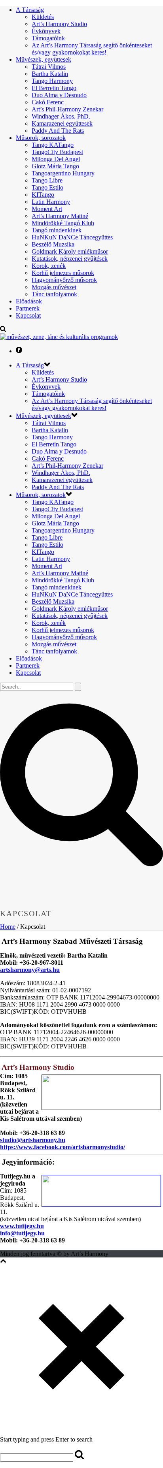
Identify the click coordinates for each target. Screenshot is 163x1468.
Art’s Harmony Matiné (60, 216)
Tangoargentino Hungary (63, 173)
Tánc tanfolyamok (54, 294)
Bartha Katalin (50, 73)
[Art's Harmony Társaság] (59, 336)
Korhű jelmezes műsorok (63, 272)
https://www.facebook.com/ (36, 1147)
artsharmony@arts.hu (30, 969)
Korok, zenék (49, 265)
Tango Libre (47, 180)
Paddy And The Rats (58, 130)
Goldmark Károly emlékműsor (70, 251)
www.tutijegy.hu (22, 1226)
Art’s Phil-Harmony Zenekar (67, 109)
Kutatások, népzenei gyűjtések (70, 258)
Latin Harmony (51, 201)
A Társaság (30, 9)
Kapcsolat (28, 315)
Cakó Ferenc (48, 102)
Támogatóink (48, 38)
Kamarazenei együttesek (62, 123)
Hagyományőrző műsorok (64, 280)
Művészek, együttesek (43, 59)
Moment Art (47, 208)
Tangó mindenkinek (57, 230)
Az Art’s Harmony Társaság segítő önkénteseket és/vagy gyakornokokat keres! (92, 49)
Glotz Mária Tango (55, 166)
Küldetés (43, 16)
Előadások (29, 301)
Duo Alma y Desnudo (59, 95)
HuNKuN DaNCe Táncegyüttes (72, 237)
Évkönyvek (46, 31)
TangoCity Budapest (57, 152)
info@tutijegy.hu (22, 1233)
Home (7, 926)
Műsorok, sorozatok (41, 137)
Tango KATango (53, 144)
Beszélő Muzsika (53, 244)
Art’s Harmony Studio (59, 24)
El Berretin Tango (54, 88)
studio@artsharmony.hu (32, 1140)
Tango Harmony (52, 80)
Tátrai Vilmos (49, 66)
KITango (43, 194)
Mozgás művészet (54, 287)
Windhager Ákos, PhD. (61, 116)
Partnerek (28, 308)
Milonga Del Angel (56, 159)
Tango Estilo (47, 187)
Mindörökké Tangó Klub (63, 223)
